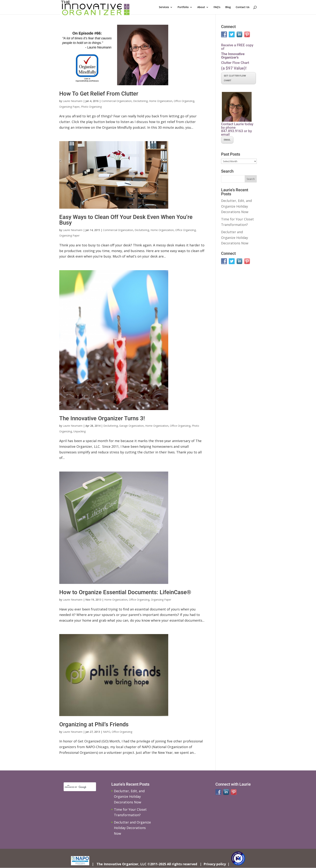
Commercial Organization (116, 101)
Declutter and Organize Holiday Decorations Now (234, 237)
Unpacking (79, 431)
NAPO (106, 731)
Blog (228, 7)
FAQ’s (217, 7)
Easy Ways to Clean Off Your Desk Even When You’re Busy (126, 220)
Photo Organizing (91, 106)
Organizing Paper (69, 106)
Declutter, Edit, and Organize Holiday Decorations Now (236, 206)
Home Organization (160, 101)
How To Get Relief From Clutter (98, 93)
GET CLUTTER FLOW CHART (235, 78)
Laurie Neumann (72, 101)
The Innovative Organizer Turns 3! (102, 418)
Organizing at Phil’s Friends (94, 724)
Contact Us (242, 7)
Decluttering (140, 101)
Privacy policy (215, 864)
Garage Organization (131, 425)
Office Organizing (184, 101)
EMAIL (227, 140)
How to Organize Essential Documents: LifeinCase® (125, 592)
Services (164, 7)
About (201, 7)
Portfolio (183, 7)
